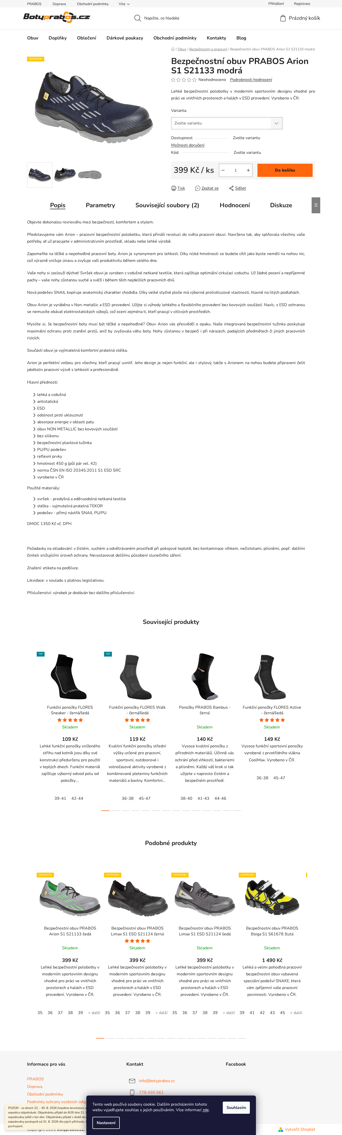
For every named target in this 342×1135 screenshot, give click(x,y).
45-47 (145, 798)
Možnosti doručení (188, 145)
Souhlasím (236, 1107)
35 (40, 1013)
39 (80, 1013)
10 (207, 810)
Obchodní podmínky (93, 4)
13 (237, 810)
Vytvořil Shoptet (300, 1129)
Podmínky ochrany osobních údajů (57, 1102)
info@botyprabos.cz (157, 1081)
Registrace (302, 3)
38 (70, 1013)
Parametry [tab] (100, 205)
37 (60, 1013)
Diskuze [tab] (281, 205)
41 (252, 1013)
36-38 (128, 798)
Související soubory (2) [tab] (167, 205)
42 (262, 1013)
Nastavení (106, 1123)
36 (50, 1013)
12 (227, 810)
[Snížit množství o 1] (223, 170)
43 (272, 1013)
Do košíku (285, 170)
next (311, 730)
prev (31, 730)
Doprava (59, 4)
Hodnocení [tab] (235, 205)
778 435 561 (151, 1092)
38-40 (186, 798)
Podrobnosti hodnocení (251, 79)
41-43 (203, 798)
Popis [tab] (58, 205)
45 (282, 1013)
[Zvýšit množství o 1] (248, 170)
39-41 (60, 798)
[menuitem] (32, 38)
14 (242, 1038)
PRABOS (34, 4)
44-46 (220, 798)
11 (217, 810)
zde (206, 1110)
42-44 (77, 798)
